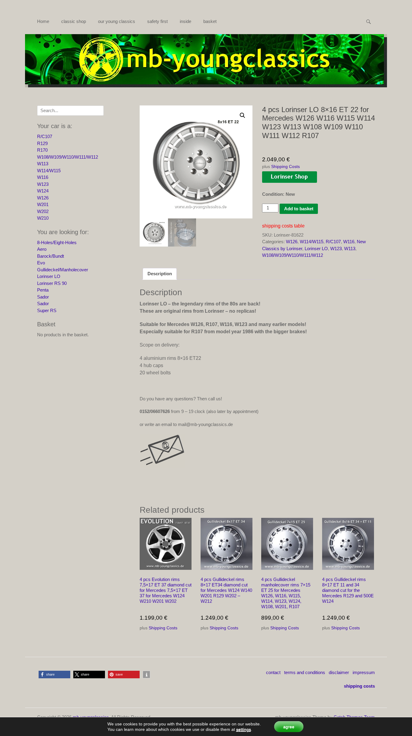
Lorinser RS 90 (52, 283)
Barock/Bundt (50, 256)
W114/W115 (311, 241)
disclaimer (339, 672)
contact (273, 672)
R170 (42, 150)
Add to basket (298, 208)
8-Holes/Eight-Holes (57, 242)
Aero (41, 249)
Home (43, 21)
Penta (43, 289)
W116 (348, 241)
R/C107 (333, 241)
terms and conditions (304, 672)
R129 (42, 143)
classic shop (73, 21)
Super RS (46, 310)
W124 (43, 190)
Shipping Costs (285, 166)
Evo (41, 262)
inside (185, 21)
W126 (291, 241)
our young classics (116, 21)
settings (243, 729)
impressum (364, 672)
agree (288, 726)
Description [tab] (159, 273)
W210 (43, 218)
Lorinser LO (316, 248)
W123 (336, 248)
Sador (43, 296)
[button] (242, 115)
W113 (349, 248)
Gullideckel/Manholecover (62, 269)
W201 (43, 204)
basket (210, 21)
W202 (43, 211)
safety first (157, 21)
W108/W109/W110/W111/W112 (292, 255)
